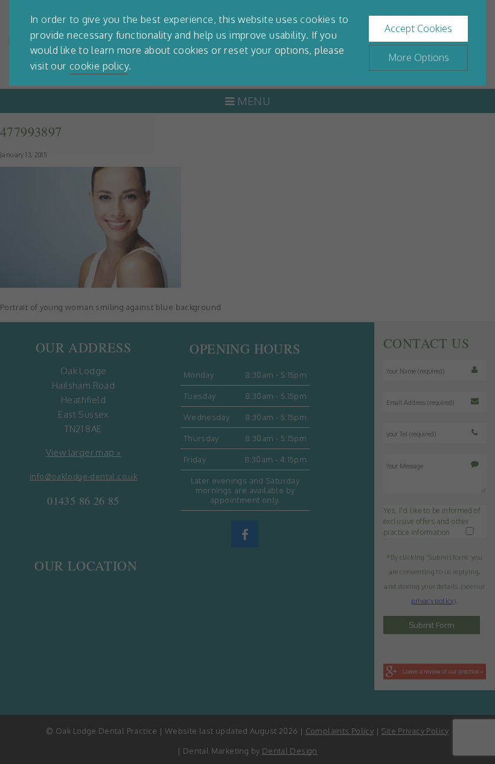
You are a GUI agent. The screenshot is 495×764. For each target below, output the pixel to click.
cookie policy (99, 66)
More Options (418, 57)
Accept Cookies (418, 28)
